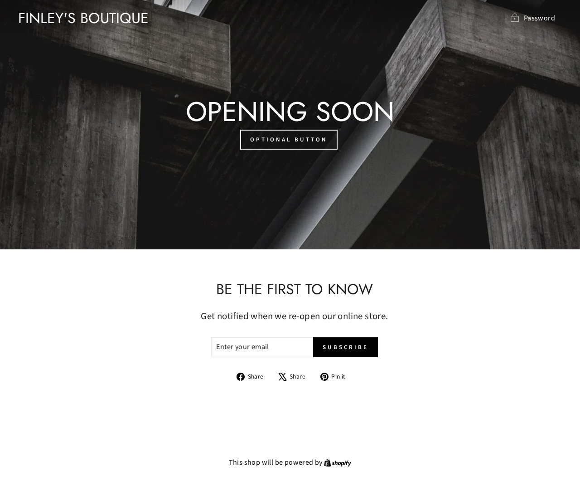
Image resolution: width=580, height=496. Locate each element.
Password (539, 18)
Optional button (289, 140)
